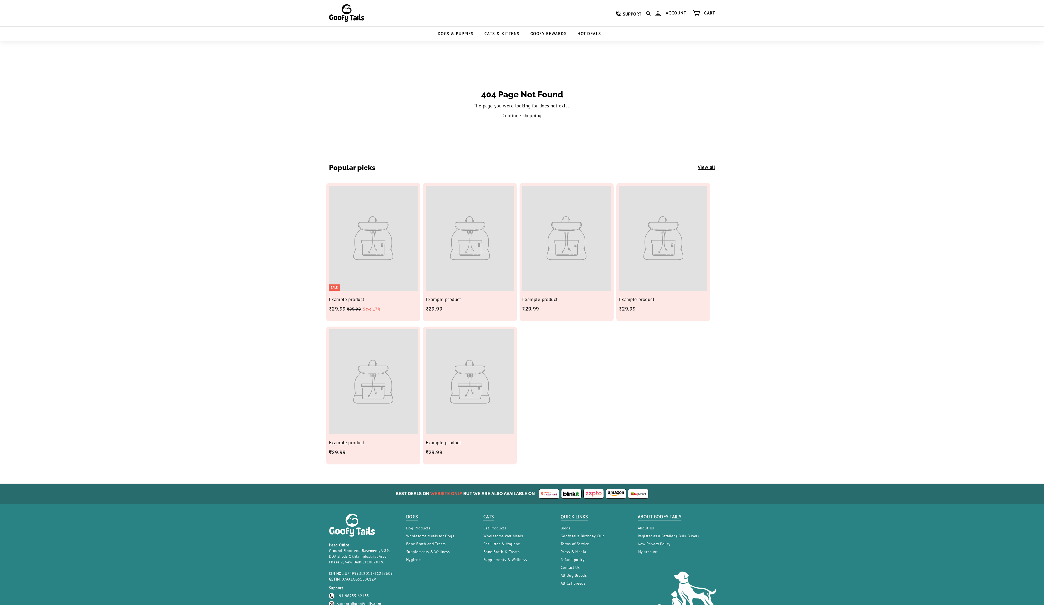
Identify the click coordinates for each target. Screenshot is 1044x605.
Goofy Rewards (548, 33)
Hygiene (413, 559)
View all (706, 167)
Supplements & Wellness (428, 551)
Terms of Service (575, 543)
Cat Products (494, 528)
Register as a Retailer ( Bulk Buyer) (668, 535)
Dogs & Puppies (456, 33)
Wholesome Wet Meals (503, 535)
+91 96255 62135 (353, 595)
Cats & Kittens (502, 33)
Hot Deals (589, 33)
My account (648, 551)
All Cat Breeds (573, 583)
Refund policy (573, 559)
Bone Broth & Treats (501, 551)
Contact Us (570, 567)
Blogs (565, 528)
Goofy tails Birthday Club (583, 535)
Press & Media (573, 551)
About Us (646, 528)
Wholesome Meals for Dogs (430, 535)
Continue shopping (521, 116)
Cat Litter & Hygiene (501, 543)
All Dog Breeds (574, 575)
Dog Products (418, 528)
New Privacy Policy (654, 543)
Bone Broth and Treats (426, 543)
